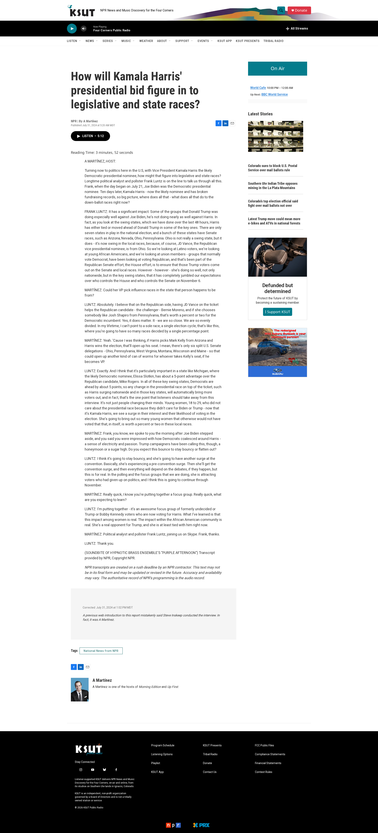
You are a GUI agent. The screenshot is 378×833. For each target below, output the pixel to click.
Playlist (155, 763)
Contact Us (210, 772)
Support (182, 41)
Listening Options (162, 754)
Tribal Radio (274, 41)
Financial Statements (268, 763)
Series (108, 41)
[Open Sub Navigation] (80, 41)
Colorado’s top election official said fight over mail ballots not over (273, 203)
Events (203, 41)
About (162, 41)
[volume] (83, 28)
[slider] (90, 28)
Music (126, 41)
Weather (146, 41)
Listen (72, 41)
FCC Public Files (264, 745)
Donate (301, 10)
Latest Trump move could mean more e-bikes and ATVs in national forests (274, 221)
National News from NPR (101, 650)
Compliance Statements (270, 754)
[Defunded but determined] (277, 257)
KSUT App (225, 41)
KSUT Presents (248, 41)
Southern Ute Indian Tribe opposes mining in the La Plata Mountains (272, 185)
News (90, 41)
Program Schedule (162, 745)
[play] (72, 28)
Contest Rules (263, 772)
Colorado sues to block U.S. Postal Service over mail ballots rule (272, 168)
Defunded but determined (277, 288)
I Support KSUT (277, 311)
